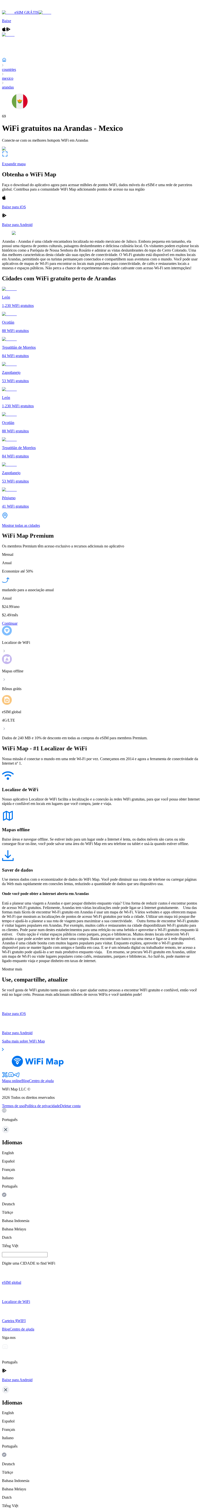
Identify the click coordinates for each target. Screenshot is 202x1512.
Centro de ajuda (41, 1081)
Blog (25, 1081)
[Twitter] (5, 1076)
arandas (8, 87)
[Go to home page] (19, 8)
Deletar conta (70, 1106)
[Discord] (11, 1076)
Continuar (9, 623)
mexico (7, 78)
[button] (101, 1115)
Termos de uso (13, 1106)
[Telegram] (17, 1076)
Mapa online (11, 1081)
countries (9, 69)
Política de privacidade (42, 1106)
